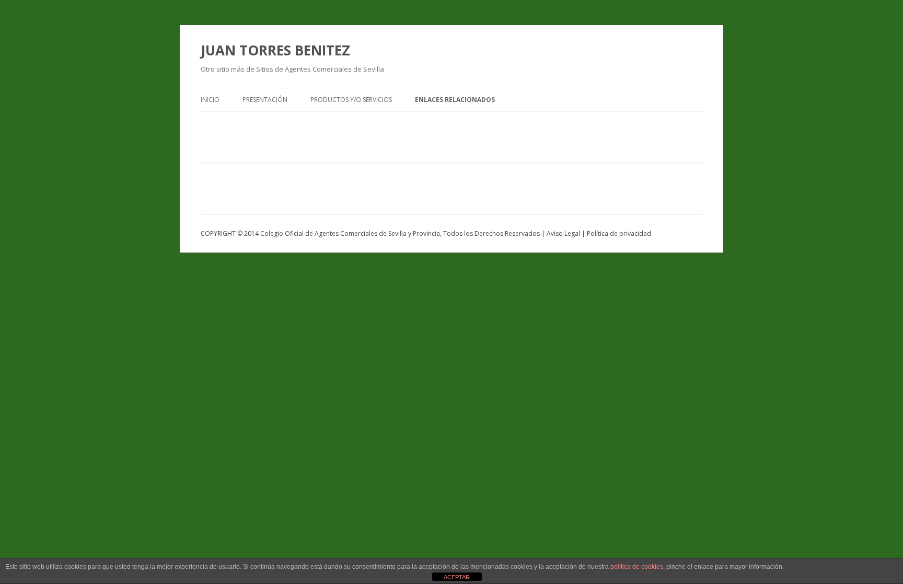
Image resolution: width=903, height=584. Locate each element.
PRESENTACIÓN (264, 99)
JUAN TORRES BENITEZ (275, 50)
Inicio (210, 99)
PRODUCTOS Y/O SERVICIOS (351, 99)
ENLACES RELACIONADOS (455, 99)
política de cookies (636, 566)
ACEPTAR (457, 577)
